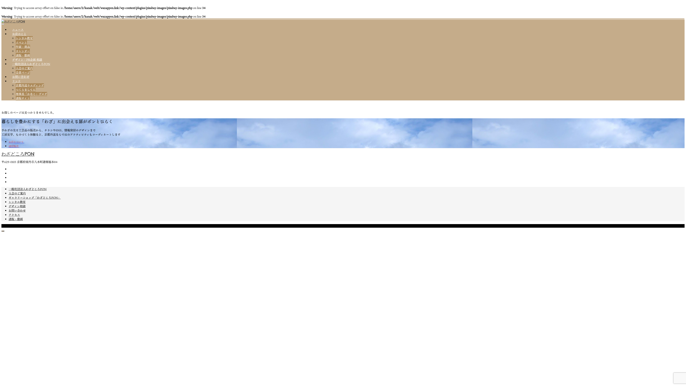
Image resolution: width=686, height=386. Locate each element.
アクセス (14, 215)
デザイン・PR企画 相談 (27, 60)
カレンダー (23, 51)
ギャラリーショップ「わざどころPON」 (35, 198)
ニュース (18, 30)
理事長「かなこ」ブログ (31, 94)
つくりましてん (26, 90)
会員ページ (23, 72)
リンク (16, 81)
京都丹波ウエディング (30, 85)
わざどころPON (17, 154)
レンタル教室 (24, 38)
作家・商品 (23, 47)
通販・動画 (23, 55)
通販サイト (23, 98)
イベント (21, 42)
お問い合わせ (20, 77)
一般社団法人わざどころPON (31, 64)
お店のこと (19, 34)
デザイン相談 (17, 206)
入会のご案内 (24, 68)
